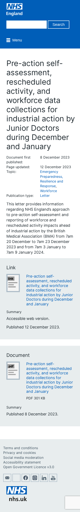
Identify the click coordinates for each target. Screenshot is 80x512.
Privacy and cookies (19, 452)
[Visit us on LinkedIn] (44, 480)
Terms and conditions (20, 448)
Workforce (48, 191)
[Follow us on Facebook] (26, 480)
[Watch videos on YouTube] (53, 480)
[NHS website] (16, 500)
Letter (45, 195)
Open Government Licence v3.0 (28, 467)
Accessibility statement (22, 462)
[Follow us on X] (16, 480)
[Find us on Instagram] (35, 480)
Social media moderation (23, 457)
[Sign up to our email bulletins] (7, 480)
